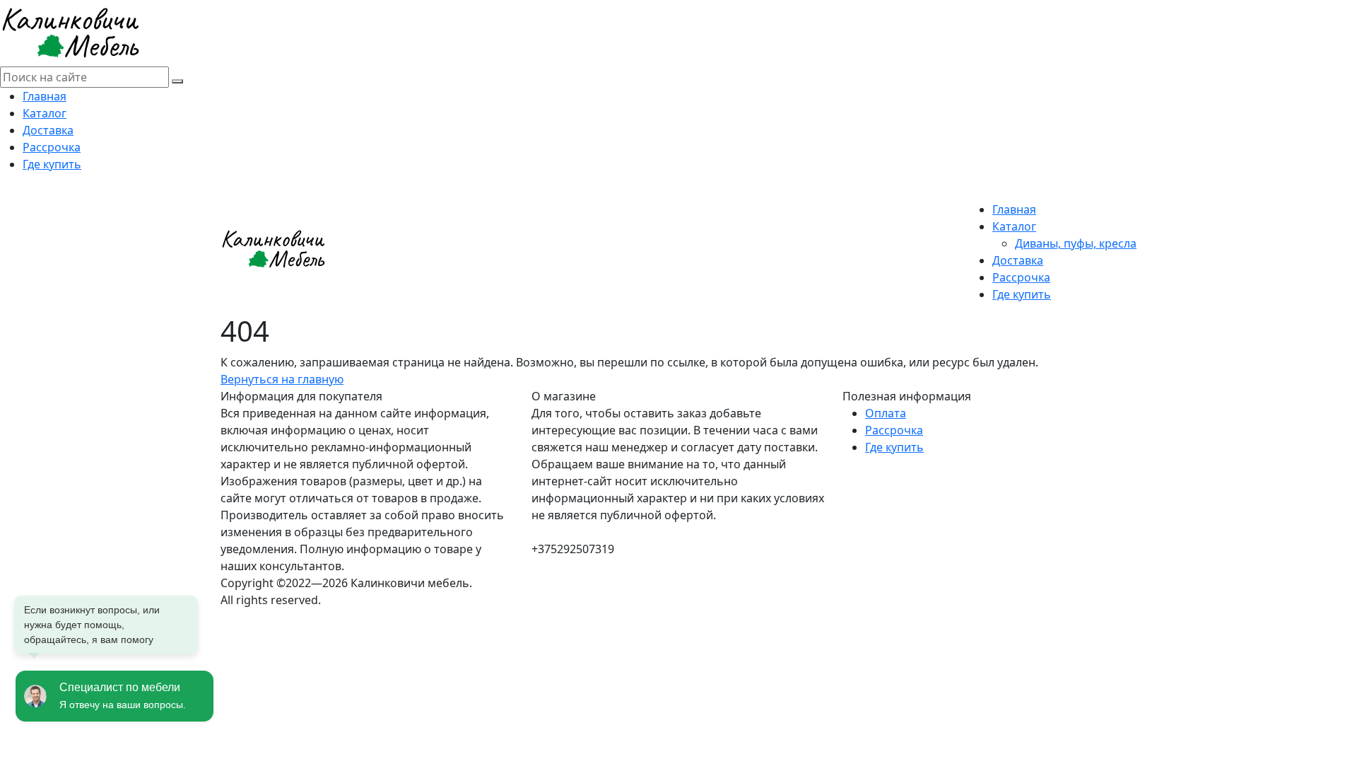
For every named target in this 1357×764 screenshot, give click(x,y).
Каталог (44, 113)
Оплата (885, 413)
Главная (44, 96)
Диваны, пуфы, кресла (1075, 243)
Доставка (48, 130)
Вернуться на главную (282, 379)
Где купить (52, 164)
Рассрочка (52, 147)
